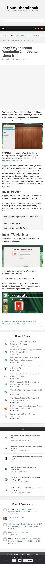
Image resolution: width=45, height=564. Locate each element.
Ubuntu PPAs (19, 518)
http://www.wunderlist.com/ (12, 160)
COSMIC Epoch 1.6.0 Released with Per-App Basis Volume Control (25, 383)
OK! (14, 560)
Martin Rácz (12, 532)
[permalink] (41, 326)
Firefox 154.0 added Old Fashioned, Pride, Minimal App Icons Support (25, 407)
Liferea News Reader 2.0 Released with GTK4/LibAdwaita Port (24, 375)
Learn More (28, 560)
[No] (42, 558)
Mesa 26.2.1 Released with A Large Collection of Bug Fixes (23, 342)
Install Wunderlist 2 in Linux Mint (22, 322)
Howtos (6, 322)
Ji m (9, 518)
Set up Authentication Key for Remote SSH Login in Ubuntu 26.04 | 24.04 (24, 539)
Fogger (5, 165)
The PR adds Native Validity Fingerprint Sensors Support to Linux (24, 399)
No (20, 560)
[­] (22, 1)
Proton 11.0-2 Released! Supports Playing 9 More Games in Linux (25, 350)
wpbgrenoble (13, 524)
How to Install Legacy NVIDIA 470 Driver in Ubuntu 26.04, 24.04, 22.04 (25, 525)
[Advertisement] (22, 87)
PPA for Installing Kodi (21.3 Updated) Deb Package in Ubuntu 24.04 (23, 510)
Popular (22, 429)
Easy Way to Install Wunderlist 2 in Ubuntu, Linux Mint (20, 51)
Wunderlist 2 (21, 324)
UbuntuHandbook (22, 7)
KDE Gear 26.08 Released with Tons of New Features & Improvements (24, 359)
